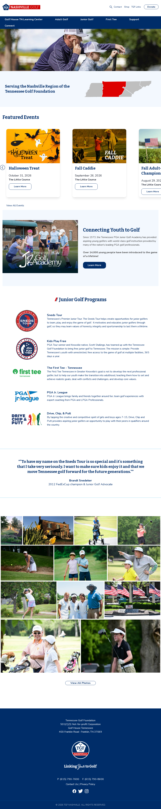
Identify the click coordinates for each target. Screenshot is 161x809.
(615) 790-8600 (94, 779)
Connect (10, 25)
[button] (111, 7)
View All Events (15, 205)
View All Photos (80, 683)
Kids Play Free (56, 341)
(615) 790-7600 (69, 779)
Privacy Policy (87, 784)
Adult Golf (61, 19)
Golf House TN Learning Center (23, 19)
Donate (151, 6)
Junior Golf (86, 19)
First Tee (111, 19)
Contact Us (72, 784)
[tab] (79, 205)
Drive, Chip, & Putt (59, 413)
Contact (118, 6)
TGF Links (136, 6)
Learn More (20, 186)
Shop (126, 6)
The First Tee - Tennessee (64, 368)
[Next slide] (2, 167)
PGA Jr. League (57, 392)
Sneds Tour (54, 315)
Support (134, 19)
